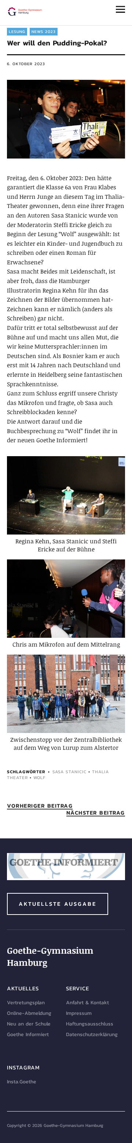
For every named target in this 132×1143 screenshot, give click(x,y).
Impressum (79, 1013)
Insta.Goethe (21, 1082)
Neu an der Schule (29, 1024)
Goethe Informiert (28, 1034)
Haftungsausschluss (89, 1024)
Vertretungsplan (26, 1002)
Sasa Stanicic (69, 771)
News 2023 (44, 31)
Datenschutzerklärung (92, 1034)
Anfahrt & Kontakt (87, 1002)
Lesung (17, 31)
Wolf (39, 777)
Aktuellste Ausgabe (57, 904)
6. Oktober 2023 (26, 64)
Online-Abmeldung (29, 1013)
